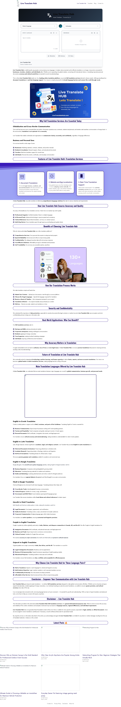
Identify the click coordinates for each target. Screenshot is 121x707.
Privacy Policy (57, 703)
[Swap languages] (60, 26)
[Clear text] (56, 33)
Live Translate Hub (81, 3)
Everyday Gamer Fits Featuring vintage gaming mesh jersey (59, 694)
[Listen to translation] (92, 33)
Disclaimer (65, 703)
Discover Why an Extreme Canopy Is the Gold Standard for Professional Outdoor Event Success (19, 656)
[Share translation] (97, 33)
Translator (90, 3)
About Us (71, 703)
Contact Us (100, 3)
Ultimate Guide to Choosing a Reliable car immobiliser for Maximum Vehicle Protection (18, 694)
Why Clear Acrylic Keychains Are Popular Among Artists (60, 655)
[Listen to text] (51, 33)
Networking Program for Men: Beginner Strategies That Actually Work (101, 656)
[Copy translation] (94, 33)
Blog (95, 3)
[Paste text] (54, 33)
